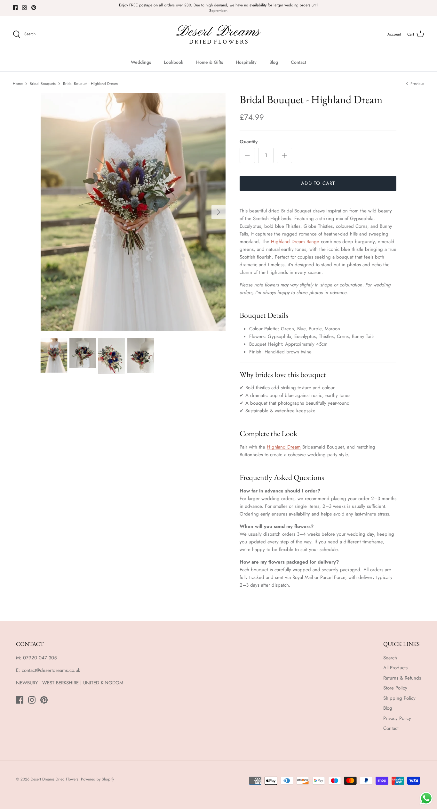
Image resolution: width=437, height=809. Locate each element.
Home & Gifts (209, 62)
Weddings (141, 62)
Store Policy (395, 687)
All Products (395, 667)
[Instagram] (24, 7)
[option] (133, 212)
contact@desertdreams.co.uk (51, 670)
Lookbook (173, 62)
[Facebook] (15, 7)
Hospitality (246, 62)
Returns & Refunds (402, 677)
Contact (298, 62)
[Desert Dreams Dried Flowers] (218, 34)
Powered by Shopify (97, 779)
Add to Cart (318, 183)
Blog (273, 62)
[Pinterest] (33, 7)
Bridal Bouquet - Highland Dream (90, 84)
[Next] (218, 212)
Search (390, 657)
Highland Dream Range (295, 241)
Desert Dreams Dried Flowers (54, 779)
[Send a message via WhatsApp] (426, 798)
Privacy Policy (397, 718)
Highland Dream (284, 446)
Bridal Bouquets (43, 84)
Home (18, 84)
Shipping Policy (399, 698)
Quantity (249, 141)
